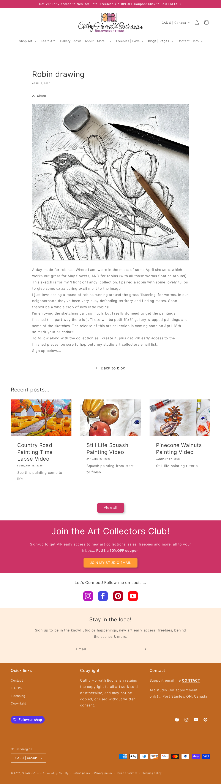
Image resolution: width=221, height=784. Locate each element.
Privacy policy (103, 772)
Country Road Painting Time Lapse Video (35, 452)
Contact (17, 680)
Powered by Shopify (56, 773)
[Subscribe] (144, 649)
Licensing (18, 696)
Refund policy (81, 772)
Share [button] (41, 95)
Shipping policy (152, 772)
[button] (27, 41)
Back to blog (113, 368)
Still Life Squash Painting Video (107, 448)
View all (110, 508)
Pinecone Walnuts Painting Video (179, 448)
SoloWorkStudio (32, 773)
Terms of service (127, 772)
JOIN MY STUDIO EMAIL (110, 563)
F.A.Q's (16, 688)
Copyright (18, 703)
